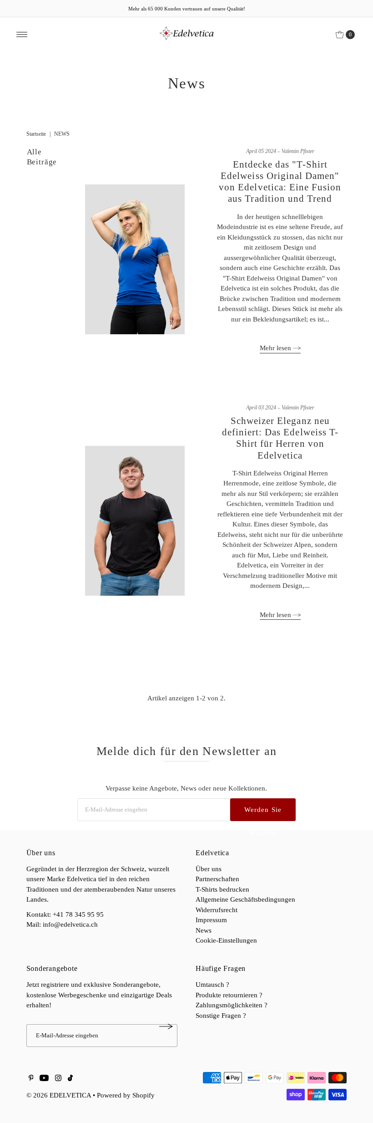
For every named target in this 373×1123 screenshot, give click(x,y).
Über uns (209, 869)
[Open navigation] (22, 34)
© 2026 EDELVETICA (58, 1095)
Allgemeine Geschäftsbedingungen (245, 899)
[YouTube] (44, 1079)
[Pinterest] (31, 1079)
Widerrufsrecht (216, 910)
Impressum (211, 920)
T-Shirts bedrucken (222, 889)
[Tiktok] (70, 1079)
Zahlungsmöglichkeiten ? (231, 1005)
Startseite (36, 134)
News (204, 930)
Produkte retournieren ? (229, 995)
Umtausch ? (212, 984)
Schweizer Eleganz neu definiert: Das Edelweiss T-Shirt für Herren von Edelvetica (280, 438)
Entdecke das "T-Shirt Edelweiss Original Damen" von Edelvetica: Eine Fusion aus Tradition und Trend (280, 181)
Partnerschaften (217, 879)
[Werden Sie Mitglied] (166, 1026)
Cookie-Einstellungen (226, 940)
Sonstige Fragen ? (221, 1015)
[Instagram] (58, 1079)
